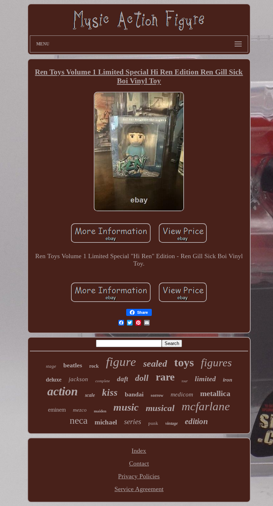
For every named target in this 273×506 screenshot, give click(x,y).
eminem (57, 410)
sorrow (157, 395)
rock (94, 366)
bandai (134, 394)
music (126, 407)
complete (102, 381)
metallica (215, 393)
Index (139, 450)
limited (205, 379)
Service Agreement (139, 489)
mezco (80, 410)
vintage (171, 423)
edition (196, 421)
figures (216, 362)
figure (121, 362)
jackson (78, 379)
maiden (100, 411)
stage (51, 366)
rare (165, 377)
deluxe (53, 380)
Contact (139, 463)
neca (78, 420)
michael (106, 422)
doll (142, 378)
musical (160, 408)
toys (184, 362)
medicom (182, 394)
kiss (110, 392)
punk (153, 423)
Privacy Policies (139, 476)
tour (185, 381)
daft (122, 379)
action (62, 391)
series (132, 421)
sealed (155, 363)
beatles (72, 365)
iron (227, 380)
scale (90, 395)
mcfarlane (206, 406)
